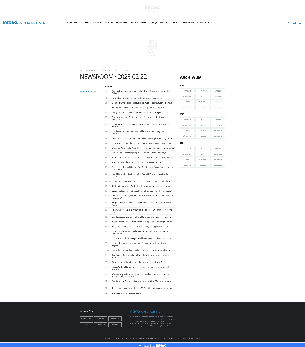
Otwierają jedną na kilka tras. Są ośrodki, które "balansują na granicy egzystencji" (142, 168)
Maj (202, 96)
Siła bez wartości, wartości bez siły (127, 293)
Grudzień (218, 136)
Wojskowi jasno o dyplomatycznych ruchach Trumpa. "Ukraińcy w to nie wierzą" (142, 196)
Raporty (176, 23)
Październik (187, 136)
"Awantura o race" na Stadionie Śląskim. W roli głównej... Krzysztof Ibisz (143, 138)
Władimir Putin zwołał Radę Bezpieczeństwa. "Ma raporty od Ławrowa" (143, 148)
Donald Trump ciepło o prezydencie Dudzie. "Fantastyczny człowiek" (142, 103)
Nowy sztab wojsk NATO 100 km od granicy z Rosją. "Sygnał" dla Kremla (143, 181)
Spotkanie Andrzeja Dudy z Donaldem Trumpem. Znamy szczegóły (141, 217)
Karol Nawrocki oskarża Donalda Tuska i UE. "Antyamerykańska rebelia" (140, 175)
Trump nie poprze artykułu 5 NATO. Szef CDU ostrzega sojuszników (142, 288)
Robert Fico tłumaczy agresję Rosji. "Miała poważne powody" (139, 152)
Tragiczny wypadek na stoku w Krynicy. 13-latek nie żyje (136, 162)
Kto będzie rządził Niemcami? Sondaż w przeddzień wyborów (139, 107)
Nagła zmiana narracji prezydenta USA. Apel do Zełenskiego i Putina (142, 221)
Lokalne (85, 23)
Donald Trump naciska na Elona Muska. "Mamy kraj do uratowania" (142, 143)
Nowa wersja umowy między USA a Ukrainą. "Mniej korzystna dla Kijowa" (140, 125)
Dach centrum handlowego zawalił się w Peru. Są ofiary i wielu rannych (143, 238)
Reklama (115, 325)
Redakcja (153, 23)
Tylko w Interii (99, 23)
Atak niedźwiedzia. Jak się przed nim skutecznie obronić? (137, 262)
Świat (77, 23)
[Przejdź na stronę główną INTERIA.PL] (10, 22)
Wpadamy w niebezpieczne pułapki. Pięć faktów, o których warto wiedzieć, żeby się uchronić (140, 275)
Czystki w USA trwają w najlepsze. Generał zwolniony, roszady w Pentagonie (140, 232)
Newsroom (115, 319)
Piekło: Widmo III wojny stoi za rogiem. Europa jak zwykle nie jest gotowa (140, 268)
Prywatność (156, 338)
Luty (202, 91)
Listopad (202, 136)
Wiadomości (88, 91)
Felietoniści (165, 23)
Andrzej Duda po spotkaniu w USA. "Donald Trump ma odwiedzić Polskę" (141, 92)
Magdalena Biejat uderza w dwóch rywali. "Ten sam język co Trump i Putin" (142, 203)
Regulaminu (133, 338)
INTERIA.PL (172, 338)
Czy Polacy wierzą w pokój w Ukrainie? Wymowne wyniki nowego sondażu (140, 256)
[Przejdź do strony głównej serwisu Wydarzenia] (32, 23)
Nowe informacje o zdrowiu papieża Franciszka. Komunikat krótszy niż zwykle (143, 244)
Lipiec (187, 102)
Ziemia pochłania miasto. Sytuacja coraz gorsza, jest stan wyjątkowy (142, 157)
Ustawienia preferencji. (145, 338)
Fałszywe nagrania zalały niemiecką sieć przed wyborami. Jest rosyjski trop (142, 211)
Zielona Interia (203, 23)
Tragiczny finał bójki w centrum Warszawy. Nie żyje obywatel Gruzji (141, 226)
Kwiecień (187, 96)
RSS (86, 325)
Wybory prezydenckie (118, 23)
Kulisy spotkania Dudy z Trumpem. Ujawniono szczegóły (137, 112)
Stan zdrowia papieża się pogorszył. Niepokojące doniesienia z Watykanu (139, 118)
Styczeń (187, 91)
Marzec (218, 91)
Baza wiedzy (188, 23)
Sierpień (202, 102)
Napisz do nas (86, 319)
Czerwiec (218, 96)
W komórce (101, 325)
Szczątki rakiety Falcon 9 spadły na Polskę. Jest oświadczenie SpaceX (142, 191)
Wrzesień (218, 131)
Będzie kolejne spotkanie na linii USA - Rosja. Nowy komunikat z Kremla (143, 250)
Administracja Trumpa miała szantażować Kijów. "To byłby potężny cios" (141, 282)
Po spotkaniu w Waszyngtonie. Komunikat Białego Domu (137, 98)
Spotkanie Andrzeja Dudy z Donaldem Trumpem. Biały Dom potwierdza (138, 132)
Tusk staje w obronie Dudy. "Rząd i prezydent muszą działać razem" (142, 186)
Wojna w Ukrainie (138, 23)
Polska (69, 23)
